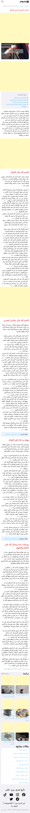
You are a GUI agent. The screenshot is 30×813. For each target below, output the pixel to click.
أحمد (5, 669)
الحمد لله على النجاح (20, 97)
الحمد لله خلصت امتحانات (12, 434)
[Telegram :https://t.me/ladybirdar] (17, 800)
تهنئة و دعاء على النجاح (19, 102)
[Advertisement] (15, 28)
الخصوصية (8, 803)
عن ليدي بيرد (20, 803)
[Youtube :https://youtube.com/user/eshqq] (11, 796)
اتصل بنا (14, 806)
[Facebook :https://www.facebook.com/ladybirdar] (24, 796)
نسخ (5, 200)
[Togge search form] (2, 1)
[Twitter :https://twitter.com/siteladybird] (11, 800)
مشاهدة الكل (5, 673)
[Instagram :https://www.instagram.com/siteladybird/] (17, 796)
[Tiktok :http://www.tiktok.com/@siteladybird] (5, 796)
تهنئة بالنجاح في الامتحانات (11, 539)
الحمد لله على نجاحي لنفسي (17, 100)
